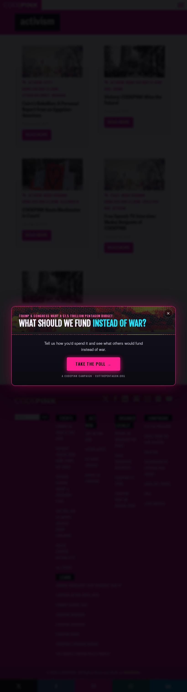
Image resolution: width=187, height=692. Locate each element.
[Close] (168, 313)
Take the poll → (93, 364)
